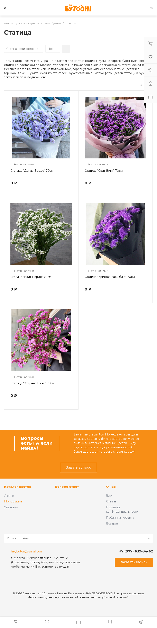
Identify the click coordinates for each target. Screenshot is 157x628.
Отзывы (111, 501)
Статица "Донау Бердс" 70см (31, 171)
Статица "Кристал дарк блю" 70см (110, 277)
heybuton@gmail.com (27, 551)
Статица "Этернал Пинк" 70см (32, 383)
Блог (109, 495)
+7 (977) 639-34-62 (136, 551)
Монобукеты (13, 501)
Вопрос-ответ (67, 487)
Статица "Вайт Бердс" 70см (30, 277)
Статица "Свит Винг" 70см (104, 171)
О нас (111, 487)
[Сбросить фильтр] (66, 49)
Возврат (112, 523)
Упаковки (11, 507)
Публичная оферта (120, 517)
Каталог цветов (17, 487)
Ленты (9, 495)
